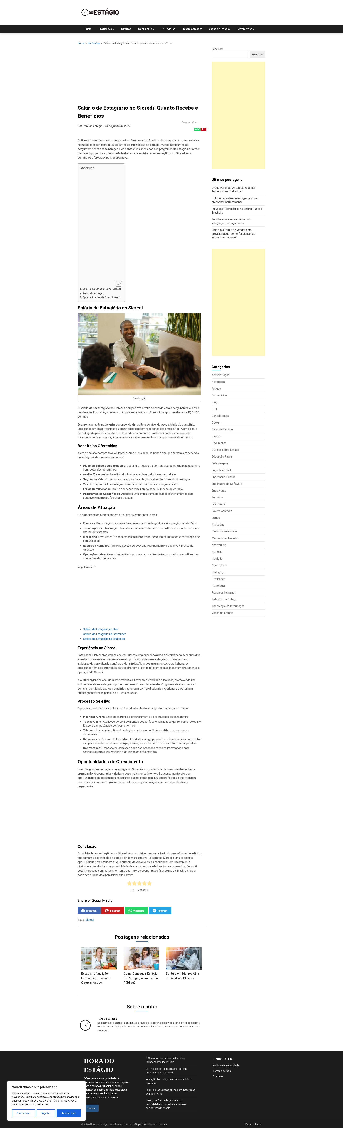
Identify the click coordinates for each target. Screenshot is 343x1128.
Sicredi (89, 919)
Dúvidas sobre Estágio (226, 449)
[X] (191, 129)
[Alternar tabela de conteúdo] (117, 284)
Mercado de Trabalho (225, 538)
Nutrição (217, 558)
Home (81, 43)
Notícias (217, 551)
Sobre (91, 1108)
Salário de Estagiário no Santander (104, 634)
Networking (219, 545)
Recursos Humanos (224, 592)
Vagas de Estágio (219, 29)
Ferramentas (244, 29)
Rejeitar (46, 1113)
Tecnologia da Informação (228, 606)
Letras (216, 517)
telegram (162, 910)
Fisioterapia (219, 504)
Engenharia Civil (221, 470)
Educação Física (222, 456)
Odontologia (219, 565)
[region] (46, 1101)
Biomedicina (219, 395)
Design (216, 422)
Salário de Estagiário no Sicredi (101, 288)
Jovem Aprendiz (192, 29)
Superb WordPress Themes (151, 1124)
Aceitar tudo (68, 1113)
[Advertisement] (142, 74)
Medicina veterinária (224, 531)
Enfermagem (220, 463)
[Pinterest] (203, 129)
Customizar (24, 1113)
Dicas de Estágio (222, 429)
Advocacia (218, 382)
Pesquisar (217, 49)
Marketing (218, 524)
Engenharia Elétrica (223, 477)
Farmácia (217, 497)
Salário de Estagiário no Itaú (100, 629)
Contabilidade (220, 415)
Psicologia (218, 585)
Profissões (105, 29)
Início (88, 29)
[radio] (129, 884)
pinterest (115, 910)
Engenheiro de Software (227, 483)
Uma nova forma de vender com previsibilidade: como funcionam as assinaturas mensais (166, 1104)
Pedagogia (218, 572)
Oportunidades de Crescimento (101, 297)
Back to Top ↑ (253, 1124)
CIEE (215, 409)
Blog (214, 402)
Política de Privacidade (226, 1065)
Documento (145, 29)
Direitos (126, 29)
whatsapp (138, 910)
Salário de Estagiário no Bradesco (104, 639)
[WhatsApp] (197, 129)
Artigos (216, 388)
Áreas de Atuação (93, 293)
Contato (218, 1076)
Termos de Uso (222, 1071)
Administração (221, 375)
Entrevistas (168, 29)
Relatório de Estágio (224, 599)
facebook (91, 910)
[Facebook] (184, 129)
